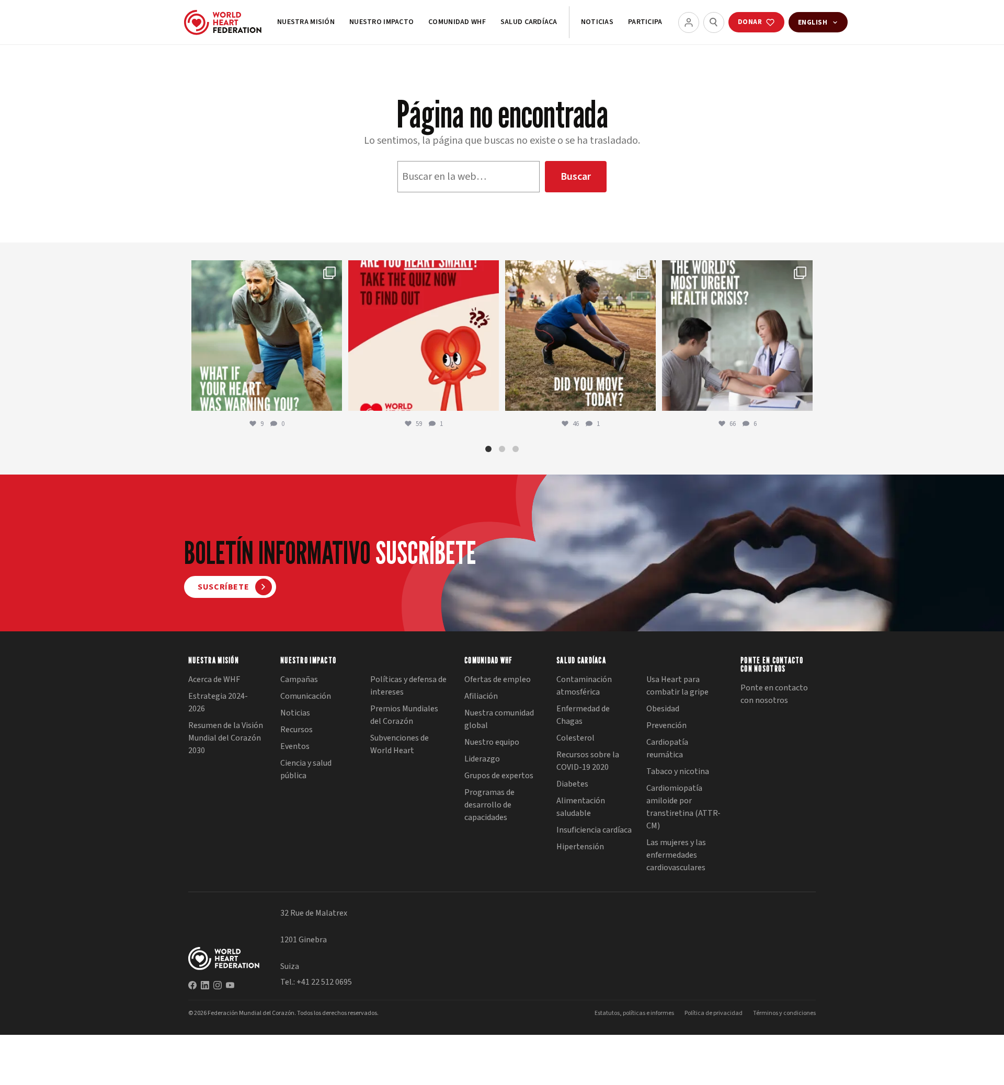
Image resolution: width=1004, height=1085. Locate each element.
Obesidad (662, 708)
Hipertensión (580, 846)
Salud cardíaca (528, 22)
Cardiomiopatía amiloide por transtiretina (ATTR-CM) (683, 807)
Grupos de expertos (498, 775)
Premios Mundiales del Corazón (404, 715)
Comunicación (305, 696)
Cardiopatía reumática (667, 748)
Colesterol (575, 738)
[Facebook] (192, 985)
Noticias (597, 22)
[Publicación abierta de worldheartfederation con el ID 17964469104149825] (737, 335)
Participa (645, 22)
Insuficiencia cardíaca (594, 830)
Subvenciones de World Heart (399, 744)
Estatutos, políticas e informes (634, 1013)
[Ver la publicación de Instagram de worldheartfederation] (331, 398)
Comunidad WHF (457, 22)
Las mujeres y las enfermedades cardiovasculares (676, 855)
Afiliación (481, 696)
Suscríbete (223, 587)
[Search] (713, 22)
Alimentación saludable (580, 807)
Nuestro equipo (491, 742)
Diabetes (572, 784)
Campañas (299, 679)
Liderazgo (482, 759)
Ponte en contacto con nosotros (774, 694)
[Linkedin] (205, 985)
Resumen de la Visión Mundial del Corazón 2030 (225, 738)
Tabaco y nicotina (677, 771)
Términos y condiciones (784, 1013)
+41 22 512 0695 (324, 982)
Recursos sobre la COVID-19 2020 (587, 761)
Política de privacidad (713, 1013)
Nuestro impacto (381, 22)
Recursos (296, 729)
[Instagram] (217, 985)
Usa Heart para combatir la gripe (677, 686)
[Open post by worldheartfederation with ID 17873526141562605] (580, 335)
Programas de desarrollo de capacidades (489, 805)
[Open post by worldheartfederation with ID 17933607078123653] (423, 335)
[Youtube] (230, 985)
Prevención (666, 725)
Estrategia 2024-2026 (218, 702)
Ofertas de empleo (497, 679)
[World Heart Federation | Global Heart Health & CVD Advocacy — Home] (222, 22)
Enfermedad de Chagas (583, 715)
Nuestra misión (306, 22)
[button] (488, 449)
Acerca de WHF (214, 679)
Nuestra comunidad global (499, 719)
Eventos (295, 746)
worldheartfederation (265, 270)
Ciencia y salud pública (306, 769)
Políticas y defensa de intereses (408, 686)
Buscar (576, 176)
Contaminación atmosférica (584, 686)
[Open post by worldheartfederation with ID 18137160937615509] (266, 335)
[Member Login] (688, 22)
